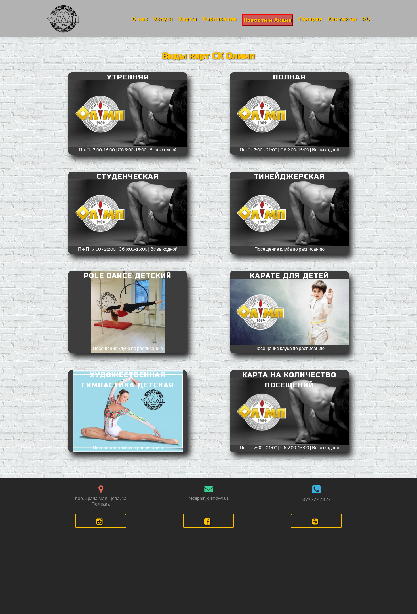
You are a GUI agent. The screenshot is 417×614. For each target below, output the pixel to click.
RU (366, 19)
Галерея (310, 19)
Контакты (342, 19)
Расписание (220, 19)
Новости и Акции (268, 20)
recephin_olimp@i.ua (209, 498)
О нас (140, 19)
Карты (187, 19)
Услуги (163, 19)
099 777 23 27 (316, 499)
